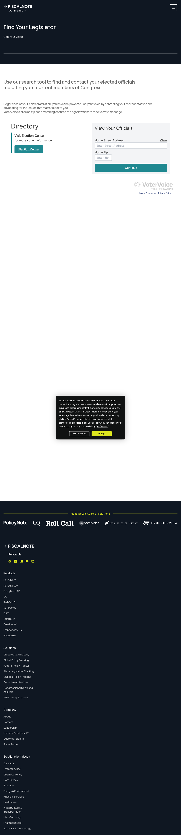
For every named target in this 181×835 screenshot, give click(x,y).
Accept (101, 433)
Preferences (79, 433)
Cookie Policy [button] (94, 423)
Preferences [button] (102, 426)
